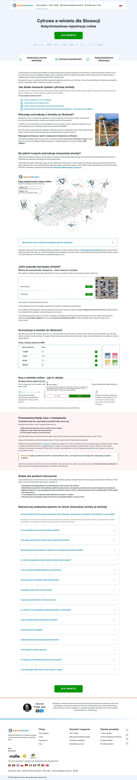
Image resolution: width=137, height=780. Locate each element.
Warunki (75, 771)
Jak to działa (54, 5)
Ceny (40, 744)
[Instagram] (127, 743)
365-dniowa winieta (106, 744)
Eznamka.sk (46, 444)
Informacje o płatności (77, 740)
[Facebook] (127, 730)
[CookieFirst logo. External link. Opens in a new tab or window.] (47, 382)
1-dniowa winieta (106, 733)
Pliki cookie (46, 771)
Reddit (96, 448)
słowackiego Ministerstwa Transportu (67, 167)
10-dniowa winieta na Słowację (110, 737)
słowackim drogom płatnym (92, 250)
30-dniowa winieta (106, 740)
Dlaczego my (43, 740)
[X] (127, 739)
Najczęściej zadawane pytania (71, 5)
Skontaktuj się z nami (93, 5)
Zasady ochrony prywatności (31, 771)
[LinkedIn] (127, 734)
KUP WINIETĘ (68, 35)
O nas (41, 737)
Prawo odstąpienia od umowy (62, 771)
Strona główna (41, 5)
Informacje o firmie (14, 771)
